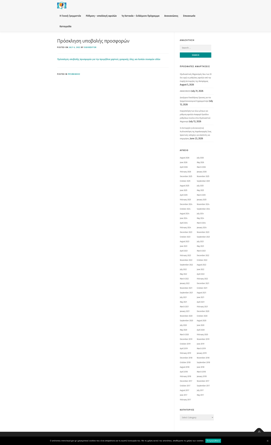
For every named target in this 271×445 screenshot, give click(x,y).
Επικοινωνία (189, 16)
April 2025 (183, 195)
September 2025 (203, 181)
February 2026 (185, 172)
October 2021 (202, 288)
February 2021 (202, 306)
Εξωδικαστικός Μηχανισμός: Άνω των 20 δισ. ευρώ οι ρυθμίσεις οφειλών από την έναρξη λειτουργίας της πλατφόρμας (195, 77)
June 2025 (183, 190)
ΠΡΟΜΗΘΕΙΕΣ (74, 74)
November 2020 (186, 316)
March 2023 (201, 251)
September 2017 (203, 386)
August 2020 (201, 320)
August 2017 (184, 390)
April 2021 (200, 302)
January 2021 (184, 311)
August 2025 (184, 186)
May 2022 (183, 274)
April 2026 (184, 167)
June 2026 (183, 162)
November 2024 (203, 204)
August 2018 (184, 367)
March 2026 (201, 167)
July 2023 (200, 241)
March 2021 (184, 306)
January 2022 (184, 283)
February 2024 (185, 227)
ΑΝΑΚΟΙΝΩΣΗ (185, 91)
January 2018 (201, 376)
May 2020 (183, 330)
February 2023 (185, 255)
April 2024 (184, 223)
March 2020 (184, 334)
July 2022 (183, 269)
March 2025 (201, 195)
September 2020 (186, 320)
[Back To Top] (259, 432)
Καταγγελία (65, 26)
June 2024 (183, 218)
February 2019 (185, 353)
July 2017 (200, 390)
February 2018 (185, 376)
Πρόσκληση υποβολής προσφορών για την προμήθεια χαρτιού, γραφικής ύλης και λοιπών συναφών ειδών (108, 59)
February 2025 (185, 199)
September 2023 (203, 237)
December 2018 (186, 358)
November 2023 (203, 232)
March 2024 (201, 223)
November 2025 (203, 176)
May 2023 (200, 246)
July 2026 (200, 158)
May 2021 (183, 302)
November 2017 (203, 381)
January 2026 (201, 172)
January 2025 (201, 199)
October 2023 (185, 237)
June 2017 (183, 395)
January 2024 (201, 227)
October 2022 (202, 260)
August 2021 (201, 292)
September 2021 (186, 292)
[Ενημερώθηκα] (267, 440)
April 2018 (184, 372)
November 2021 (186, 288)
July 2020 (183, 325)
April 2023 (183, 251)
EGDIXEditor (90, 47)
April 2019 (184, 348)
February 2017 (185, 399)
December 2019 (186, 339)
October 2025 (185, 181)
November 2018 (203, 358)
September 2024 (203, 209)
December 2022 (203, 255)
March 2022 (184, 279)
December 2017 (186, 381)
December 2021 (203, 283)
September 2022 (186, 265)
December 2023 (186, 232)
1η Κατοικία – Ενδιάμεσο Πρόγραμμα (140, 16)
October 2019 (185, 344)
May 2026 (200, 162)
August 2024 (184, 213)
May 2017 (200, 395)
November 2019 (203, 339)
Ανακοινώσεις (171, 16)
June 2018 (200, 367)
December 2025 (186, 176)
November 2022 (186, 260)
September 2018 (203, 362)
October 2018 (185, 362)
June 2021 (200, 297)
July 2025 (200, 186)
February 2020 (202, 334)
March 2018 (201, 372)
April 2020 (201, 330)
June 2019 (200, 344)
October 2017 (185, 386)
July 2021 (183, 297)
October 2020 (202, 316)
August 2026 (184, 158)
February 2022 (202, 279)
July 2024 (200, 213)
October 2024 (185, 209)
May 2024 (200, 218)
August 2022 (201, 265)
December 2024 (186, 204)
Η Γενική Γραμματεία (70, 16)
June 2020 (200, 325)
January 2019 (201, 353)
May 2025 (200, 190)
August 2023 (184, 241)
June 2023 (183, 246)
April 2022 (200, 274)
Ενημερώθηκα (213, 441)
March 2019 (201, 348)
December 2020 (203, 311)
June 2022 (200, 269)
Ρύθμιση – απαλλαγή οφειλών (101, 16)
